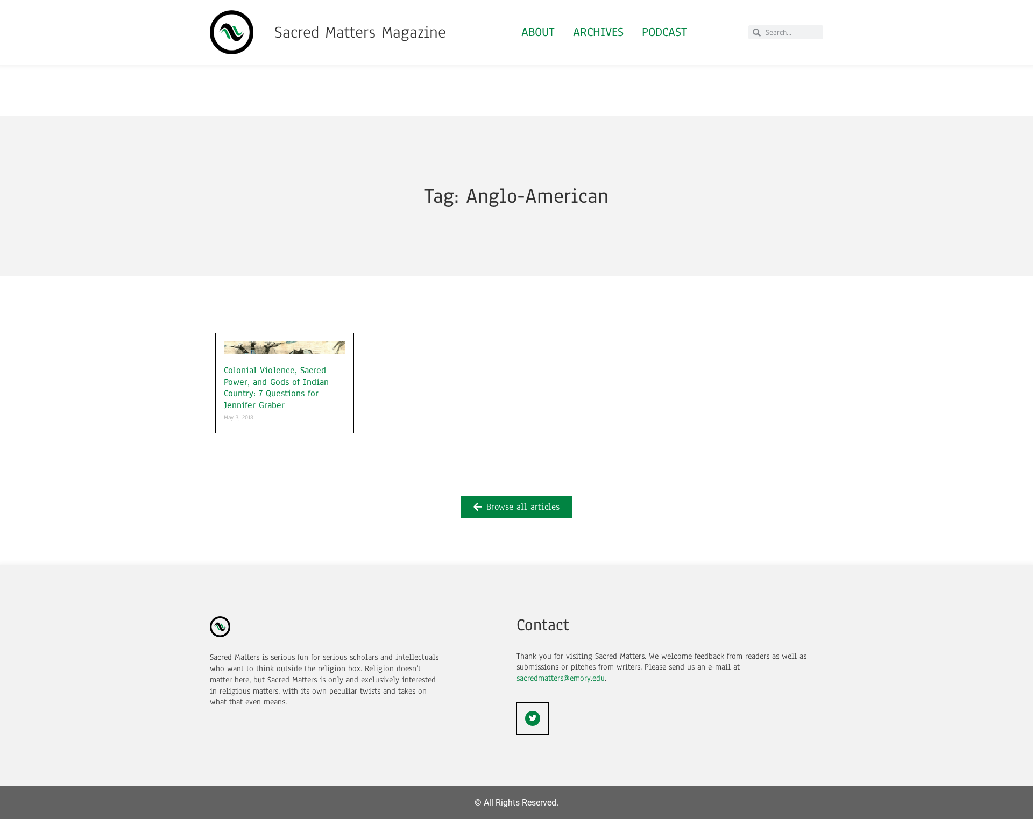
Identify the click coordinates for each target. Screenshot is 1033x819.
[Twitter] (532, 718)
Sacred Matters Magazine (360, 32)
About (538, 32)
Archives (598, 32)
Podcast (664, 32)
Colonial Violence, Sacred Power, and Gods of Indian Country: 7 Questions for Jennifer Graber (276, 387)
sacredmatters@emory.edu (560, 678)
